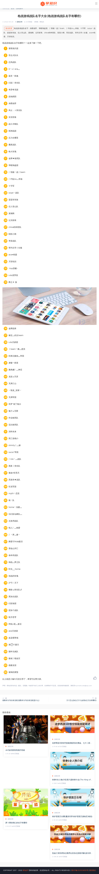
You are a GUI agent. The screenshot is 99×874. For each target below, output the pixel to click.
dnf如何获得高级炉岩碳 (15, 750)
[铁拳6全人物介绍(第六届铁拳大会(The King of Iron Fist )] (72, 761)
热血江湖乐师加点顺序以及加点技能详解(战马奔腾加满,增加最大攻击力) (72, 853)
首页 (12, 8)
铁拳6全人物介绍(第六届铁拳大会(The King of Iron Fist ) (71, 780)
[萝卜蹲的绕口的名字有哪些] (26, 802)
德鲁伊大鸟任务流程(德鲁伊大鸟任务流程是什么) (20, 700)
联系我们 (93, 870)
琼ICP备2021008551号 (80, 870)
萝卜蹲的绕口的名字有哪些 (16, 823)
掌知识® (25, 870)
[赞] (95, 678)
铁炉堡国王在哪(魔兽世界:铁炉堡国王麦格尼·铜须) (72, 816)
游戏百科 (19, 8)
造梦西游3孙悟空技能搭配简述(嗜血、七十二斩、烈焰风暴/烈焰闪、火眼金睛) (72, 743)
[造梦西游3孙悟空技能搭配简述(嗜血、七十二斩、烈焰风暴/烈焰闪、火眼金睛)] (72, 724)
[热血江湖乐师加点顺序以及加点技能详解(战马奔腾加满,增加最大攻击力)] (72, 834)
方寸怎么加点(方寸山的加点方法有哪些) (81, 700)
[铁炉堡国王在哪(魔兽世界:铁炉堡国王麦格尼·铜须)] (72, 797)
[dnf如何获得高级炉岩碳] (26, 729)
